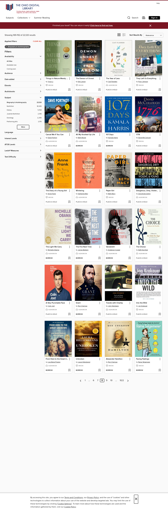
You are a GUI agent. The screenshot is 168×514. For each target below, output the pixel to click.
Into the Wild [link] (141, 303)
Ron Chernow (82, 306)
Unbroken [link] (80, 359)
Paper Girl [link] (110, 191)
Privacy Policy (93, 497)
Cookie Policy (70, 507)
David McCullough (144, 138)
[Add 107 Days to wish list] (129, 146)
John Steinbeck (113, 306)
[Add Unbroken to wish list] (99, 370)
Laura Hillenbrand (84, 362)
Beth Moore (82, 138)
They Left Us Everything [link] (146, 78)
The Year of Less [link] (113, 78)
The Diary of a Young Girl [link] (56, 191)
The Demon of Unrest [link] (85, 78)
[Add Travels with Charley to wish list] (129, 314)
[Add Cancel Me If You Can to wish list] (69, 146)
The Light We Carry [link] (54, 247)
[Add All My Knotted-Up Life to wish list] (99, 146)
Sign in (154, 17)
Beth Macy (111, 194)
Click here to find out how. (101, 25)
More (23, 127)
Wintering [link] (80, 191)
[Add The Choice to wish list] (159, 258)
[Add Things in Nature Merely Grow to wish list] (69, 89)
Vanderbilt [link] (110, 247)
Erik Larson (82, 82)
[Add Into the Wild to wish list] (159, 314)
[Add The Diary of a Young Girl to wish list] (69, 202)
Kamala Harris (113, 138)
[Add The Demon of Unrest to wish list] (99, 89)
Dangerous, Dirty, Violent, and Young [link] (147, 191)
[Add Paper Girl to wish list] (129, 202)
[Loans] (143, 18)
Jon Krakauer (142, 306)
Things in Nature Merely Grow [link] (57, 78)
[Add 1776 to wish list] (159, 146)
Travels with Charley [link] (114, 303)
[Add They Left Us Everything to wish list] (159, 89)
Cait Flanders (112, 82)
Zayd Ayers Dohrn (144, 194)
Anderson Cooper (114, 250)
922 (122, 380)
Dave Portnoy (52, 138)
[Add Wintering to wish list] (99, 202)
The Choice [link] (141, 247)
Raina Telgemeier (144, 362)
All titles (9, 61)
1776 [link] (138, 135)
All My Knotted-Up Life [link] (85, 135)
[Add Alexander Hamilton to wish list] (129, 370)
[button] (132, 18)
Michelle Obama (53, 250)
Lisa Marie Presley (54, 362)
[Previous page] (80, 380)
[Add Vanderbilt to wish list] (129, 258)
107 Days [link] (110, 135)
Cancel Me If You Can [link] (55, 135)
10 (111, 380)
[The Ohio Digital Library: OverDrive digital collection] (22, 8)
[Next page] (128, 380)
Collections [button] (23, 17)
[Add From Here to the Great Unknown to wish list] (69, 370)
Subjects (10, 17)
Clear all (37, 41)
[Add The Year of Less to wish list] (129, 89)
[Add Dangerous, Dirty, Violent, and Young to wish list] (159, 202)
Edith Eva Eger (143, 250)
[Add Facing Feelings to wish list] (159, 370)
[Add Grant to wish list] (99, 314)
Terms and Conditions (73, 497)
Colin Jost (51, 306)
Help (158, 3)
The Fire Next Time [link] (84, 247)
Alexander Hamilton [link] (114, 359)
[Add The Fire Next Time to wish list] (99, 258)
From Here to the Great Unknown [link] (57, 359)
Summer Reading (42, 17)
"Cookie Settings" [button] (64, 504)
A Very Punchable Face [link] (55, 303)
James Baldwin (83, 250)
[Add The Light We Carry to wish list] (69, 258)
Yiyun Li (50, 82)
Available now (11, 65)
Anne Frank (52, 194)
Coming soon (11, 69)
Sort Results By (136, 35)
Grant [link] (78, 303)
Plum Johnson (143, 82)
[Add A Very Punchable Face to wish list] (69, 314)
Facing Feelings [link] (142, 359)
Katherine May (83, 194)
